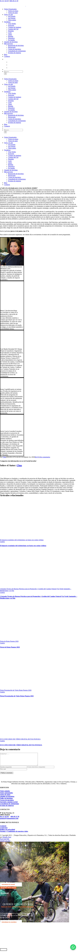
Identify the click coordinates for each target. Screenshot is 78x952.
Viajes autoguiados (6, 793)
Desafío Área (7, 837)
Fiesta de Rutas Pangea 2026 (9, 641)
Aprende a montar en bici (9, 802)
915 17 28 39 (4, 816)
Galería (2, 542)
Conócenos (4, 828)
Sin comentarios (45, 457)
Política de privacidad (7, 829)
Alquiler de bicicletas (7, 796)
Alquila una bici (5, 841)
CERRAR (3, 949)
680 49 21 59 (14, 1)
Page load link (4, 839)
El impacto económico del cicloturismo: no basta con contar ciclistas (21, 540)
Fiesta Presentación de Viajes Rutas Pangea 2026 (15, 690)
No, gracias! (5, 893)
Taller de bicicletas (6, 798)
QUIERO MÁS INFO (8, 887)
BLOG (37, 457)
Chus (4, 457)
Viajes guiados (5, 791)
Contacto (3, 826)
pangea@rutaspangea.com (9, 818)
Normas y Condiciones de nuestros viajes (14, 831)
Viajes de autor (5, 794)
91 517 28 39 (4, 1)
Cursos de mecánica (7, 800)
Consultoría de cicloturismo (9, 804)
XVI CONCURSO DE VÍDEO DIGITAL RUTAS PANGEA (20, 739)
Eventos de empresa (7, 805)
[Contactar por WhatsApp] (73, 947)
